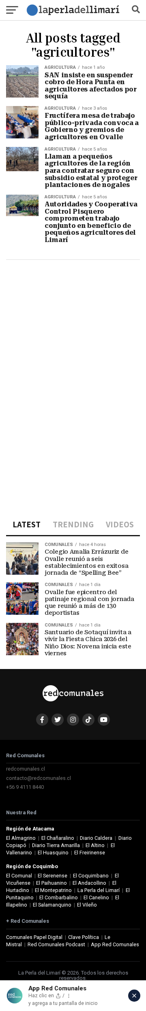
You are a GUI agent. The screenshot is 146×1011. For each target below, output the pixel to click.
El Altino (95, 845)
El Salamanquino (52, 905)
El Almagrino (21, 838)
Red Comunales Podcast (56, 944)
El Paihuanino (51, 883)
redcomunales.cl (25, 769)
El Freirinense (89, 853)
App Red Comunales (115, 944)
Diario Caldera (96, 838)
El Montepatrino (53, 890)
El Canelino (96, 897)
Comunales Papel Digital (34, 937)
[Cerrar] (134, 996)
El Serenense (52, 876)
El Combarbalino (58, 897)
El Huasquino (53, 853)
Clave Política (83, 937)
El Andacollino (89, 883)
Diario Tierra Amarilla (56, 845)
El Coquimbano (91, 876)
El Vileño (87, 905)
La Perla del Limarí (98, 890)
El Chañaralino (57, 838)
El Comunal (19, 876)
